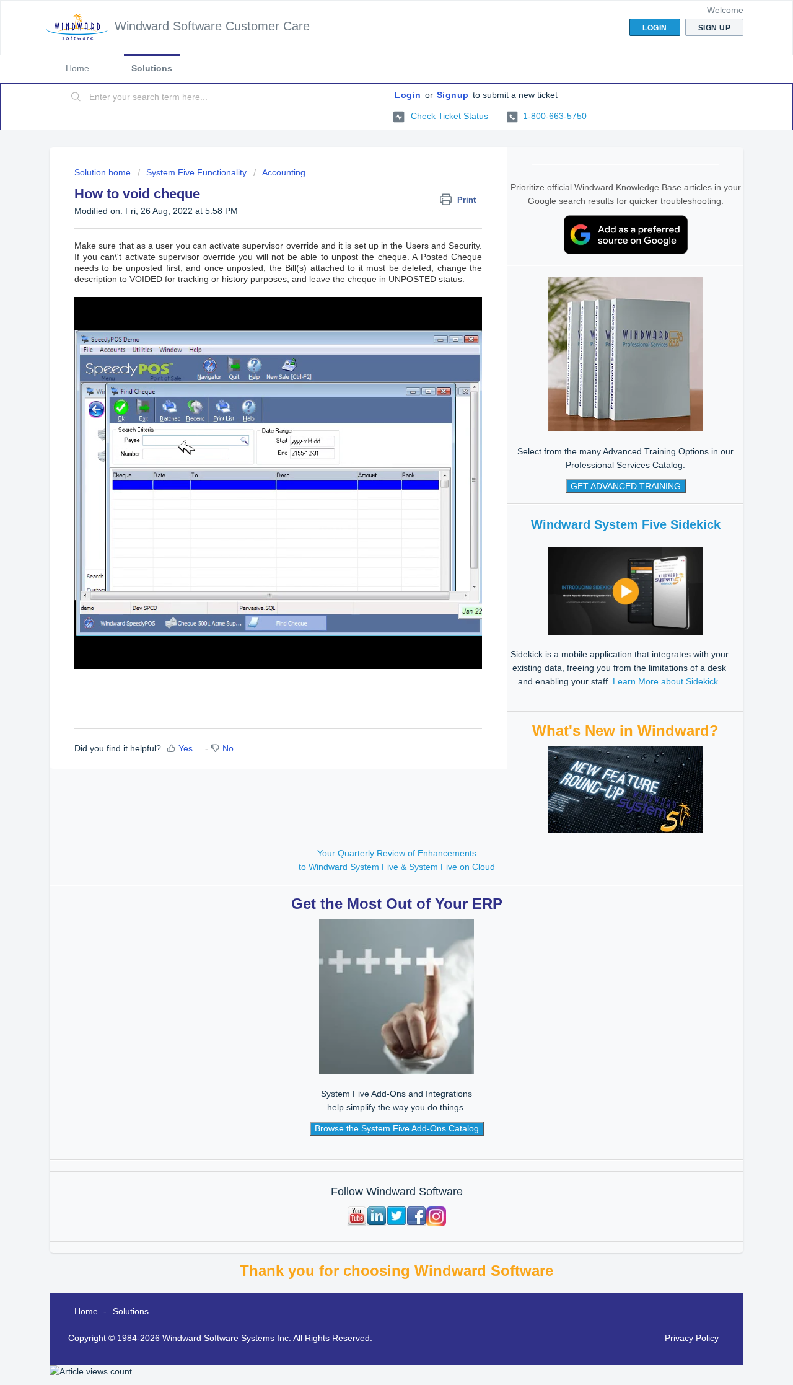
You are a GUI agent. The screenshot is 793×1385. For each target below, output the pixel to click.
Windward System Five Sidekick (626, 524)
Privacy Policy (692, 1338)
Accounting (283, 172)
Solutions (151, 68)
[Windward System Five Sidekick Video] (625, 591)
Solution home (103, 172)
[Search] (76, 97)
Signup (453, 95)
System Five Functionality (196, 172)
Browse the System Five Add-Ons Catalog (397, 1128)
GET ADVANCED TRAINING (626, 486)
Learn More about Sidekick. (667, 681)
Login (408, 95)
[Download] (373, 544)
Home (77, 68)
